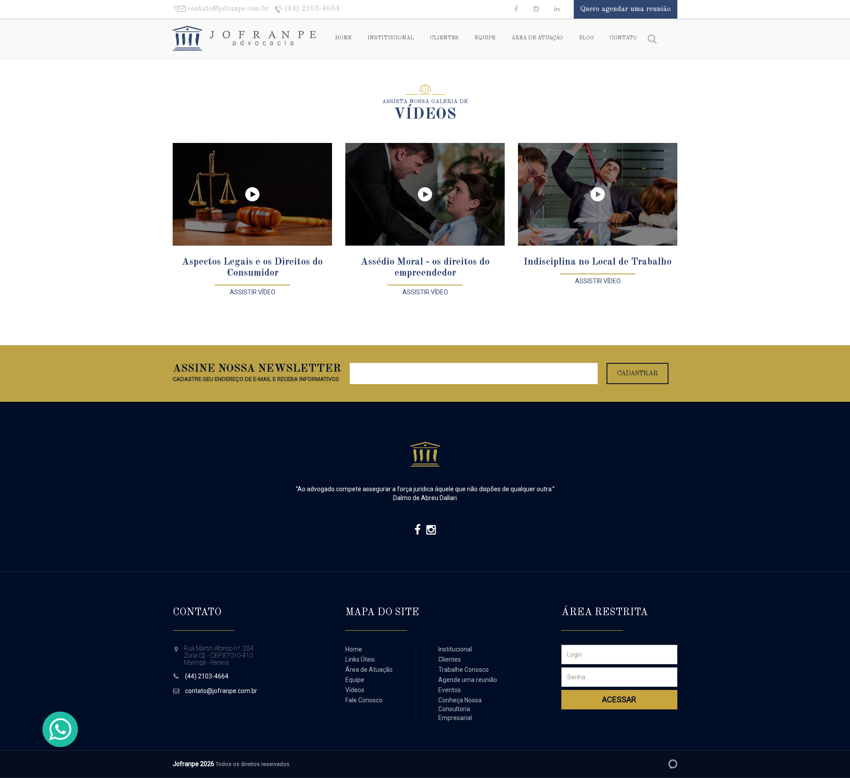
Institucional (390, 38)
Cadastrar (637, 373)
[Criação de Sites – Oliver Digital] (672, 764)
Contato (623, 38)
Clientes (444, 38)
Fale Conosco (363, 700)
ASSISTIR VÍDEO (252, 292)
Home (343, 38)
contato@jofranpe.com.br (221, 690)
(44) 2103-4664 (206, 676)
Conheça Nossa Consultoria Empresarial (460, 709)
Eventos (449, 689)
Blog (586, 38)
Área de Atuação (537, 38)
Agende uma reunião (467, 679)
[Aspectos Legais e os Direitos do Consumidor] (252, 194)
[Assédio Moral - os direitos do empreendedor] (425, 194)
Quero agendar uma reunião (625, 9)
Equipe (485, 38)
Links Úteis (360, 659)
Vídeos (354, 689)
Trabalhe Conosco (463, 669)
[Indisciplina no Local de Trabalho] (597, 194)
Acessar (619, 699)
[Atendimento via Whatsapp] (60, 729)
